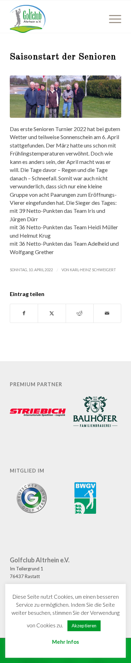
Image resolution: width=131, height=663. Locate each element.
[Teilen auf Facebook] (24, 313)
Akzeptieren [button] (84, 625)
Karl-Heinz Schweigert (93, 270)
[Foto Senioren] (65, 96)
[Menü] (111, 19)
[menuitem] (111, 19)
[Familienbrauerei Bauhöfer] (95, 412)
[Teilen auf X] (51, 313)
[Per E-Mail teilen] (107, 313)
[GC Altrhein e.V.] (54, 19)
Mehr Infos (65, 642)
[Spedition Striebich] (38, 413)
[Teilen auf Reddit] (79, 313)
